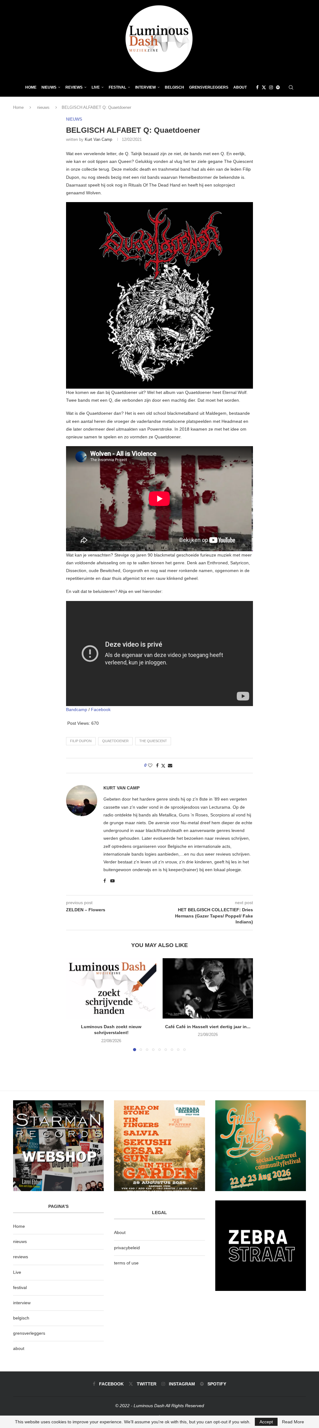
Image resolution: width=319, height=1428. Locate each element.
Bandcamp (76, 709)
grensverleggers (29, 1333)
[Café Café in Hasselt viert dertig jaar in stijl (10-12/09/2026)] (208, 988)
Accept (266, 1421)
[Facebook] (257, 87)
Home (30, 87)
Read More (293, 1422)
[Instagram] (271, 87)
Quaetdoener (115, 741)
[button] (74, 1004)
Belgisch (174, 87)
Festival (117, 87)
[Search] (291, 87)
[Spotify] (278, 87)
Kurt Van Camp (98, 139)
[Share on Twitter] (163, 765)
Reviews (74, 87)
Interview (145, 87)
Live (96, 87)
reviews (20, 1256)
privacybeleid (127, 1247)
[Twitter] (264, 87)
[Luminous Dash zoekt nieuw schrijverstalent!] (111, 988)
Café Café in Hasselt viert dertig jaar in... (207, 1026)
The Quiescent (153, 741)
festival (20, 1287)
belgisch (21, 1317)
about (18, 1348)
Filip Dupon (81, 741)
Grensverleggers (208, 87)
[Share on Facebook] (157, 765)
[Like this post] (150, 765)
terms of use (126, 1262)
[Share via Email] (170, 765)
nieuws (48, 87)
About (240, 87)
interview (22, 1302)
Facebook (101, 709)
